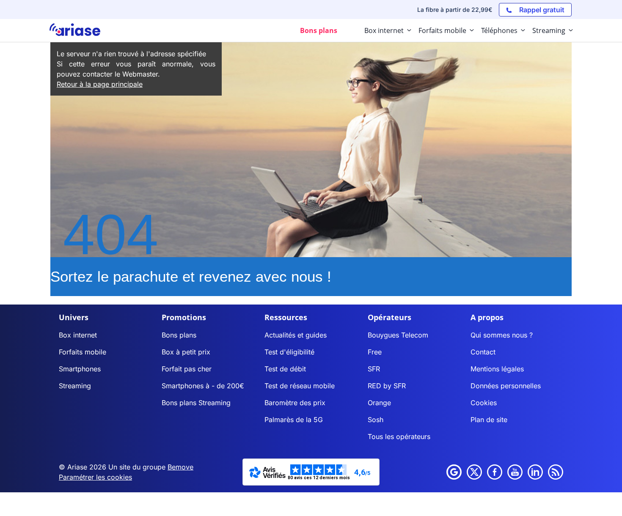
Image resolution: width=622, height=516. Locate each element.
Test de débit (285, 369)
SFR (374, 369)
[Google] (454, 472)
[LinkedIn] (535, 472)
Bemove (180, 467)
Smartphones (80, 369)
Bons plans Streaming (196, 402)
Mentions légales (497, 369)
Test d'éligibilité (289, 352)
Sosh (375, 419)
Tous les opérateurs (399, 436)
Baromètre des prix (294, 402)
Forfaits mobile (82, 352)
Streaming (75, 386)
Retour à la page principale (100, 84)
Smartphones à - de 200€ (203, 386)
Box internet (78, 335)
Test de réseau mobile (299, 386)
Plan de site (489, 419)
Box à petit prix (186, 352)
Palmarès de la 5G (293, 419)
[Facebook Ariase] (494, 472)
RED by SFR (387, 386)
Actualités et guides (295, 335)
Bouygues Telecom (398, 335)
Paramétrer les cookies (95, 477)
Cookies (484, 402)
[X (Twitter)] (474, 472)
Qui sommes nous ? (502, 335)
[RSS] (555, 472)
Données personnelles (506, 386)
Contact (483, 352)
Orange (379, 402)
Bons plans (179, 335)
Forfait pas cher (187, 369)
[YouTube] (515, 472)
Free (375, 352)
